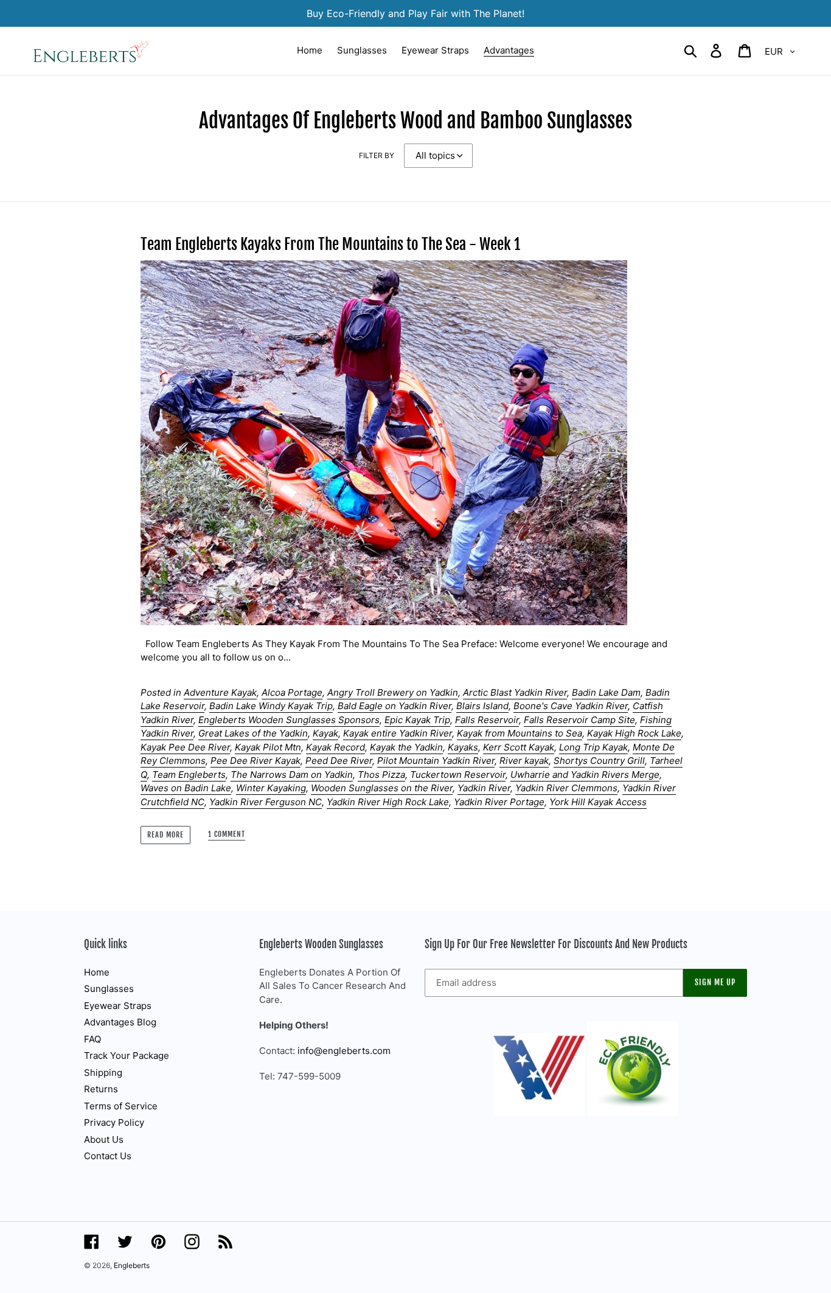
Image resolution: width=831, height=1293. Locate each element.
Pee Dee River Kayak (255, 760)
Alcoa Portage (292, 692)
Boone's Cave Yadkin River (570, 706)
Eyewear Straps (117, 1005)
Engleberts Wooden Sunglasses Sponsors (289, 720)
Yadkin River (483, 788)
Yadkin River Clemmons (566, 788)
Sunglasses (109, 988)
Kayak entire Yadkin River (397, 733)
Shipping (103, 1072)
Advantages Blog (120, 1022)
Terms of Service (121, 1106)
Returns (101, 1089)
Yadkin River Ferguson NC (265, 802)
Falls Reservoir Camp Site (579, 720)
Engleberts (132, 1265)
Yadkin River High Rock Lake (388, 802)
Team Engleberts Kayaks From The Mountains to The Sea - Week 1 (330, 244)
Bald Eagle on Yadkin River (394, 706)
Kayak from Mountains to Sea (519, 733)
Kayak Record (335, 747)
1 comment (226, 834)
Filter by (376, 155)
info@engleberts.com (344, 1050)
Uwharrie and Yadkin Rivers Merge (584, 774)
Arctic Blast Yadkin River (515, 692)
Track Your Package (126, 1055)
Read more (165, 834)
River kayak (524, 760)
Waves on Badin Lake (186, 788)
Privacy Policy (114, 1122)
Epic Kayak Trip (417, 720)
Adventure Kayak (220, 692)
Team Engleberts (189, 774)
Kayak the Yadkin (406, 747)
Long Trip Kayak (593, 747)
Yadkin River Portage (499, 802)
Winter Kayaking (271, 788)
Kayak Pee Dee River (185, 747)
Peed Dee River (338, 760)
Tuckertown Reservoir (458, 774)
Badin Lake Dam (606, 692)
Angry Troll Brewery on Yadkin (392, 692)
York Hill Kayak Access (598, 802)
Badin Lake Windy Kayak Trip (271, 706)
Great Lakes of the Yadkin (253, 733)
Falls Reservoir (487, 720)
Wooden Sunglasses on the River (382, 788)
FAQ (92, 1039)
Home (97, 972)
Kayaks (463, 747)
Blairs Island (482, 706)
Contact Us (107, 1156)
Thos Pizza (381, 774)
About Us (103, 1139)
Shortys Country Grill (599, 760)
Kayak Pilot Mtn (268, 747)
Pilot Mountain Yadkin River (436, 760)
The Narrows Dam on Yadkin (292, 774)
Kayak (325, 733)
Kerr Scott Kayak (518, 747)
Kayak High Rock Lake (634, 733)
